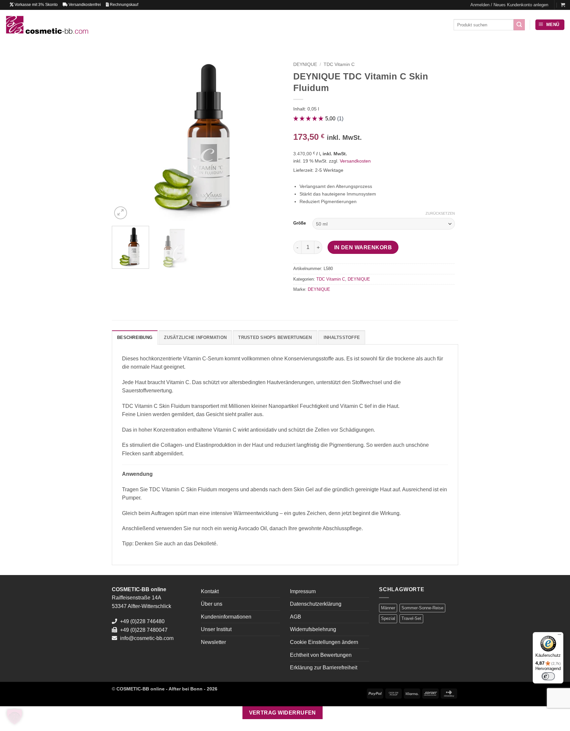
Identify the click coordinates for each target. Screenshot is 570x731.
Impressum (303, 591)
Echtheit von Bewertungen (321, 655)
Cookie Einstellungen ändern (324, 642)
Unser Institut (216, 629)
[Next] (268, 137)
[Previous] (123, 137)
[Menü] (559, 636)
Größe (299, 223)
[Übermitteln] (519, 24)
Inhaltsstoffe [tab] (342, 337)
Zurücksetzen (440, 213)
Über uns (211, 604)
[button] (509, 5)
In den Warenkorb (363, 247)
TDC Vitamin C (339, 64)
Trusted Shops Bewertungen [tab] (275, 337)
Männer (388, 607)
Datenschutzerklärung (315, 604)
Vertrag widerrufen (282, 713)
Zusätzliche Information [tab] (195, 337)
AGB (295, 617)
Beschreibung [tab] (134, 337)
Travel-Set (411, 618)
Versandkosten (355, 161)
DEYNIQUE (305, 64)
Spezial (388, 618)
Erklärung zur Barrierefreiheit (323, 667)
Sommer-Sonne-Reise (422, 607)
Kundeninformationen (226, 617)
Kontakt (210, 591)
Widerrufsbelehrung (313, 629)
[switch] (548, 676)
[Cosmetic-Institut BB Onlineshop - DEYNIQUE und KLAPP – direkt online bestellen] (46, 24)
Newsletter (213, 642)
